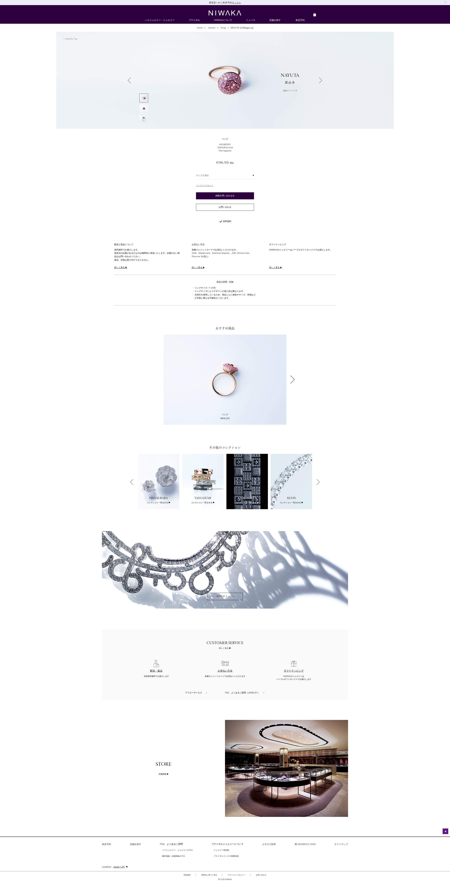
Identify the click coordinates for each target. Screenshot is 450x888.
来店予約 (106, 844)
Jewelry (211, 27)
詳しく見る (224, 648)
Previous (132, 482)
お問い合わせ (261, 875)
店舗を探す (135, 844)
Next (292, 379)
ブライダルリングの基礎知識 (226, 856)
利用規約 (187, 875)
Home (200, 27)
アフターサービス (193, 692)
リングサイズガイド (204, 185)
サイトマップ (341, 844)
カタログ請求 (269, 844)
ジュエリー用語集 (221, 850)
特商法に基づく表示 (209, 875)
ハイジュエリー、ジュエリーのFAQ (177, 850)
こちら (237, 2)
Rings (223, 27)
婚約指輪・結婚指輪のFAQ (173, 856)
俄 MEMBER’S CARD (305, 844)
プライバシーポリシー (236, 875)
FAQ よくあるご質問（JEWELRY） (242, 692)
